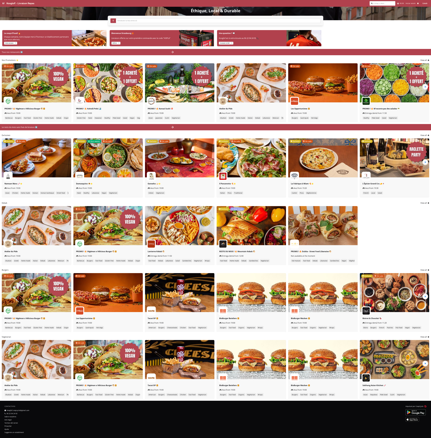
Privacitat (7, 426)
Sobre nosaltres (10, 417)
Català (424, 3)
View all (423, 60)
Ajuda (6, 429)
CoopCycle (419, 406)
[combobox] (383, 3)
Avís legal (8, 420)
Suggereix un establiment (14, 432)
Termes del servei (11, 423)
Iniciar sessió (410, 3)
